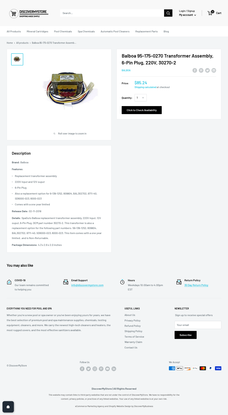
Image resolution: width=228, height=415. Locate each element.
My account (186, 14)
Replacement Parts (146, 31)
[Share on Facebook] (194, 70)
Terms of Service (134, 336)
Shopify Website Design (120, 406)
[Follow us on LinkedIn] (113, 368)
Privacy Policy (133, 320)
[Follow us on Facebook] (82, 368)
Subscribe (186, 334)
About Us (130, 314)
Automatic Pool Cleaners (115, 31)
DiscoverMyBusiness (143, 406)
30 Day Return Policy (196, 285)
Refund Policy (133, 325)
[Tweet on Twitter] (207, 70)
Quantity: (127, 97)
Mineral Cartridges (37, 31)
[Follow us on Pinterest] (101, 368)
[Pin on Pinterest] (201, 70)
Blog (166, 31)
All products (22, 42)
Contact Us (131, 347)
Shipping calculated (145, 87)
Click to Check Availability (142, 110)
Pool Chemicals (63, 31)
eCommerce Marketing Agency (90, 406)
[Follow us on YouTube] (107, 368)
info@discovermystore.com (87, 285)
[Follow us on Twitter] (88, 368)
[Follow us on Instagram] (94, 368)
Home (10, 42)
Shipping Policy (133, 331)
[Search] (168, 13)
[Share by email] (213, 70)
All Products (14, 31)
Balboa (126, 70)
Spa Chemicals (86, 31)
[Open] (8, 406)
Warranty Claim (133, 341)
